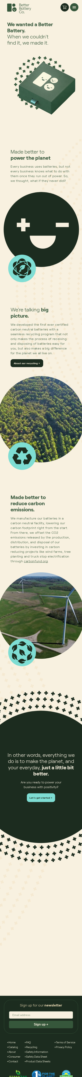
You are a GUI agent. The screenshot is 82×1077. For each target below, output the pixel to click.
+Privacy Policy (63, 1047)
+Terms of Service (64, 1042)
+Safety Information (36, 1051)
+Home (11, 1042)
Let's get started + (40, 797)
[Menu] (74, 7)
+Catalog (12, 1047)
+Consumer (13, 1056)
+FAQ (27, 1042)
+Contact (12, 1061)
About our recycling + (27, 363)
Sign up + (41, 1024)
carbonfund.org (36, 561)
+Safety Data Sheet (35, 1056)
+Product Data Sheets (37, 1061)
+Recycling (30, 1047)
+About (11, 1051)
